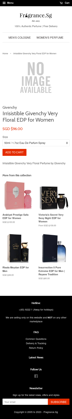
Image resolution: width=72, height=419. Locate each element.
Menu (10, 2)
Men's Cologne (20, 37)
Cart (66, 2)
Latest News (36, 357)
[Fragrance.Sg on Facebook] (36, 376)
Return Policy (36, 347)
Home (5, 53)
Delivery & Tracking (36, 343)
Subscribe (59, 402)
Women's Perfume (50, 37)
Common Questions (36, 338)
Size (5, 137)
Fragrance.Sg (51, 412)
